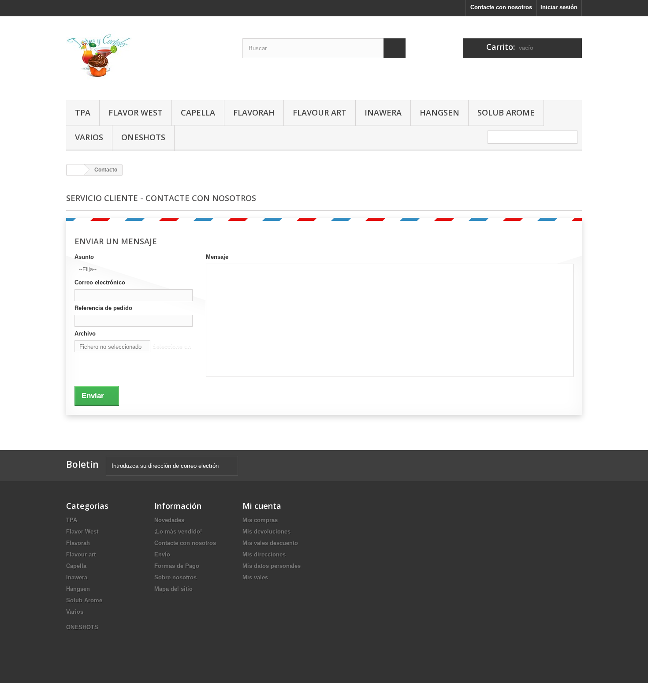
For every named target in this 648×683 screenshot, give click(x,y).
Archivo (85, 333)
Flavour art (319, 112)
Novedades (169, 520)
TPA (82, 112)
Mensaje (217, 257)
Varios (89, 137)
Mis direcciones (264, 554)
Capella (198, 112)
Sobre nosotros (175, 577)
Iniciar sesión (558, 7)
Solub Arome (506, 112)
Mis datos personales (271, 566)
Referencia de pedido (103, 308)
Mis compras (260, 520)
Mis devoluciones (266, 531)
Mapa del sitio (173, 589)
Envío (162, 554)
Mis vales (255, 577)
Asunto (84, 257)
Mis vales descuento (270, 543)
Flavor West (135, 112)
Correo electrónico (99, 282)
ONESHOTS (143, 137)
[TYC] (147, 56)
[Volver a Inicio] (75, 169)
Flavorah (254, 112)
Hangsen (439, 112)
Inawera (383, 112)
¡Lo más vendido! (178, 531)
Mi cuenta (261, 505)
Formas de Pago (176, 566)
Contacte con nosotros (501, 7)
